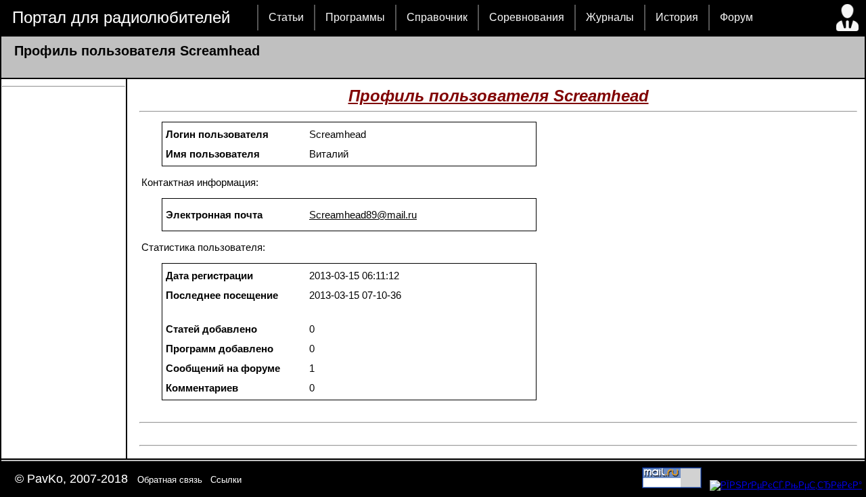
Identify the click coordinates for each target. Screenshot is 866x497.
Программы (355, 17)
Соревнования (526, 17)
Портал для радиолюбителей (121, 17)
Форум (736, 17)
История (677, 17)
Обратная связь (169, 480)
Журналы (610, 17)
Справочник (437, 17)
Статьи (286, 17)
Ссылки (226, 480)
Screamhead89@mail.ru (363, 214)
